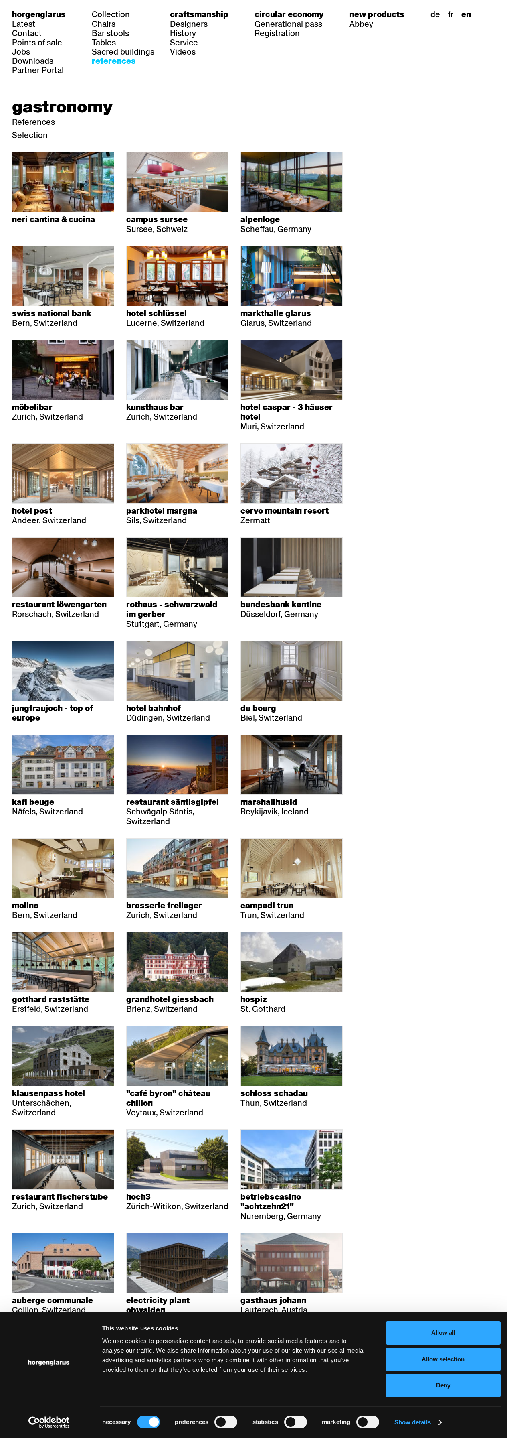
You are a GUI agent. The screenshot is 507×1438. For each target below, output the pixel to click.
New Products (376, 14)
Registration (277, 33)
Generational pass (288, 24)
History (183, 33)
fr (450, 14)
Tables (104, 43)
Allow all (443, 1332)
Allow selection (443, 1359)
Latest (23, 24)
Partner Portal (38, 70)
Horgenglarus (39, 14)
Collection (111, 14)
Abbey (361, 24)
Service (184, 43)
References (114, 61)
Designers (189, 24)
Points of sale (37, 43)
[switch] (225, 1422)
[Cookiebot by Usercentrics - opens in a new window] (49, 1422)
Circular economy (289, 14)
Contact (27, 33)
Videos (183, 52)
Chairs (103, 24)
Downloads (32, 61)
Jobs (21, 52)
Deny (443, 1385)
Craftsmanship (199, 14)
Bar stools (110, 33)
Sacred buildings (123, 52)
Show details (412, 1422)
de (435, 14)
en (466, 14)
